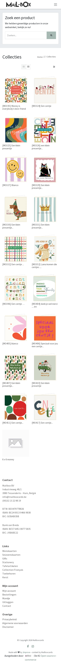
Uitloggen (7, 602)
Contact (6, 605)
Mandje (6, 598)
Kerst (5, 577)
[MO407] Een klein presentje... (11, 384)
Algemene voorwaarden (15, 623)
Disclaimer (8, 626)
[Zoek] (51, 35)
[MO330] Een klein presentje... (11, 226)
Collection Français (12, 569)
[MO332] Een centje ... (13, 264)
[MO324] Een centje (41, 105)
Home (40, 57)
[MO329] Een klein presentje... (41, 186)
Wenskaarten (9, 550)
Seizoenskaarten (11, 554)
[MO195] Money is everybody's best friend (14, 107)
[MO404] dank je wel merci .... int (45, 305)
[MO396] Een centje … (13, 303)
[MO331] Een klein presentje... (41, 226)
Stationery (8, 562)
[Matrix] (23, 66)
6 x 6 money (8, 459)
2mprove (26, 652)
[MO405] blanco (10, 343)
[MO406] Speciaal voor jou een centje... (45, 345)
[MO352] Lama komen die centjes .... (44, 266)
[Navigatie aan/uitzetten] (55, 4)
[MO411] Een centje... (12, 422)
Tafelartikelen (10, 566)
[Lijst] (28, 66)
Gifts (4, 558)
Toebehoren (8, 573)
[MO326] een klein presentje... (41, 147)
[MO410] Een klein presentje (41, 384)
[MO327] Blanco (10, 185)
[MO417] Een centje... (42, 422)
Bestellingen (9, 594)
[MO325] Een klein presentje (11, 147)
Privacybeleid (9, 619)
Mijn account (9, 590)
